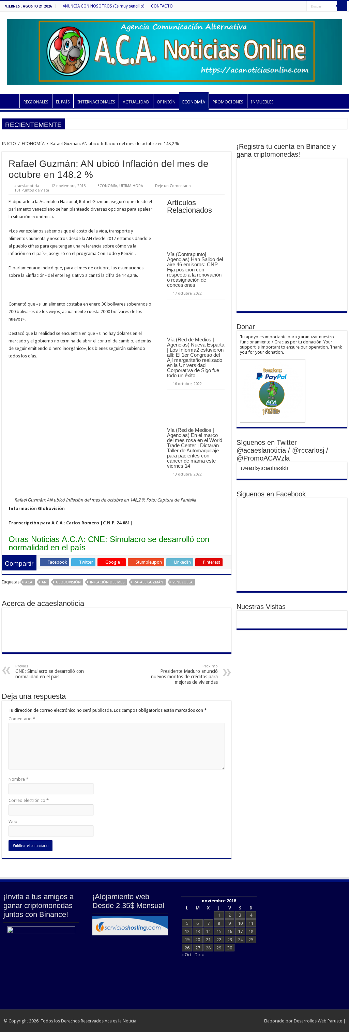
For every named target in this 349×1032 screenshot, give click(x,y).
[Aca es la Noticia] (174, 50)
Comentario (22, 718)
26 (187, 947)
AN (44, 582)
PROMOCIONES (228, 101)
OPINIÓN (166, 101)
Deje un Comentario (173, 186)
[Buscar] (342, 6)
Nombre (18, 779)
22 (218, 939)
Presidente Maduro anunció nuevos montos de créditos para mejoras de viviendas (184, 674)
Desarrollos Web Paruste (318, 1020)
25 (250, 939)
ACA (28, 582)
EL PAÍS (63, 101)
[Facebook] (301, 6)
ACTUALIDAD (136, 101)
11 (250, 923)
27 (197, 947)
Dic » (199, 954)
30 (229, 947)
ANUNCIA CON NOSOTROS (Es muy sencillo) (103, 6)
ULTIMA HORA (131, 186)
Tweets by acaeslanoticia (264, 468)
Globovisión (68, 582)
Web (13, 821)
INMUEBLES (262, 101)
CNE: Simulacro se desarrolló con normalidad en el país (49, 671)
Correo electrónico (29, 800)
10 (240, 923)
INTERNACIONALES (96, 101)
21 (208, 939)
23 (229, 939)
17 (240, 931)
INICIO (10, 101)
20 (197, 939)
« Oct (186, 954)
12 (187, 931)
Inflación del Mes (107, 582)
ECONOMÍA (193, 101)
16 (229, 931)
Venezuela (182, 582)
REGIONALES (36, 101)
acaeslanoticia (26, 186)
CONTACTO (162, 6)
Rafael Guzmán (148, 582)
